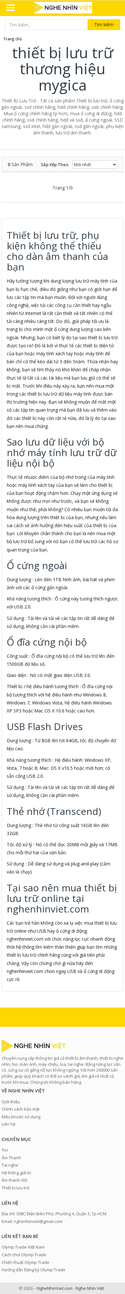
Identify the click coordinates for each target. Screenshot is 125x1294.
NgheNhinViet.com (54, 1288)
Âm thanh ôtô (15, 1180)
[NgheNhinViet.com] (62, 8)
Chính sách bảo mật (20, 1109)
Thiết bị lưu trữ (15, 1188)
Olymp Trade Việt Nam (23, 1247)
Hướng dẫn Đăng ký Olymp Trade (33, 1270)
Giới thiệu (11, 1102)
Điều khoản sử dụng (21, 1117)
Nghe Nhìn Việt (90, 1288)
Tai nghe (10, 1165)
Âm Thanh (11, 1158)
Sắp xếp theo (54, 164)
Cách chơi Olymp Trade (24, 1255)
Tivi (5, 1150)
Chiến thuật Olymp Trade (25, 1262)
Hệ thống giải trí (16, 1173)
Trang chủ (12, 39)
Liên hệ (8, 1124)
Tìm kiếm (103, 24)
